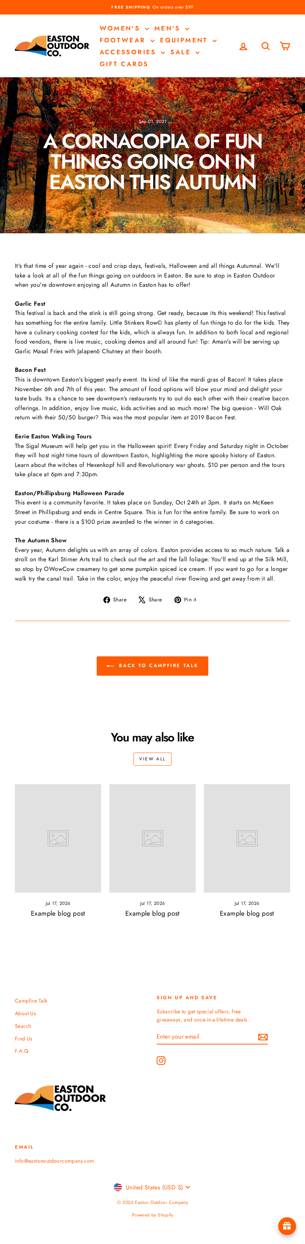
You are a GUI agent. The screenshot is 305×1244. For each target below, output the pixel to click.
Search (23, 1026)
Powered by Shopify (152, 1215)
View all (152, 759)
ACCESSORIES (130, 52)
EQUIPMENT (185, 40)
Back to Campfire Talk (158, 665)
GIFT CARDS (124, 63)
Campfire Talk (31, 1000)
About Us (25, 1013)
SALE (182, 52)
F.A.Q (21, 1051)
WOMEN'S (121, 28)
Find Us (24, 1038)
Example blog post (58, 913)
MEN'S (168, 28)
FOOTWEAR (124, 40)
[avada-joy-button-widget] (287, 1226)
